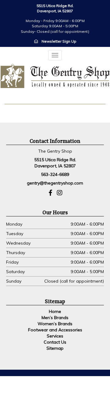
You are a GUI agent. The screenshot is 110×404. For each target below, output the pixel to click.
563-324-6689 (55, 174)
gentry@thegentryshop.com (55, 183)
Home (55, 311)
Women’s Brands (55, 323)
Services (55, 336)
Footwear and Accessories (55, 330)
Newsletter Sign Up (59, 41)
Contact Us (55, 342)
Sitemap (55, 348)
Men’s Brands (55, 317)
